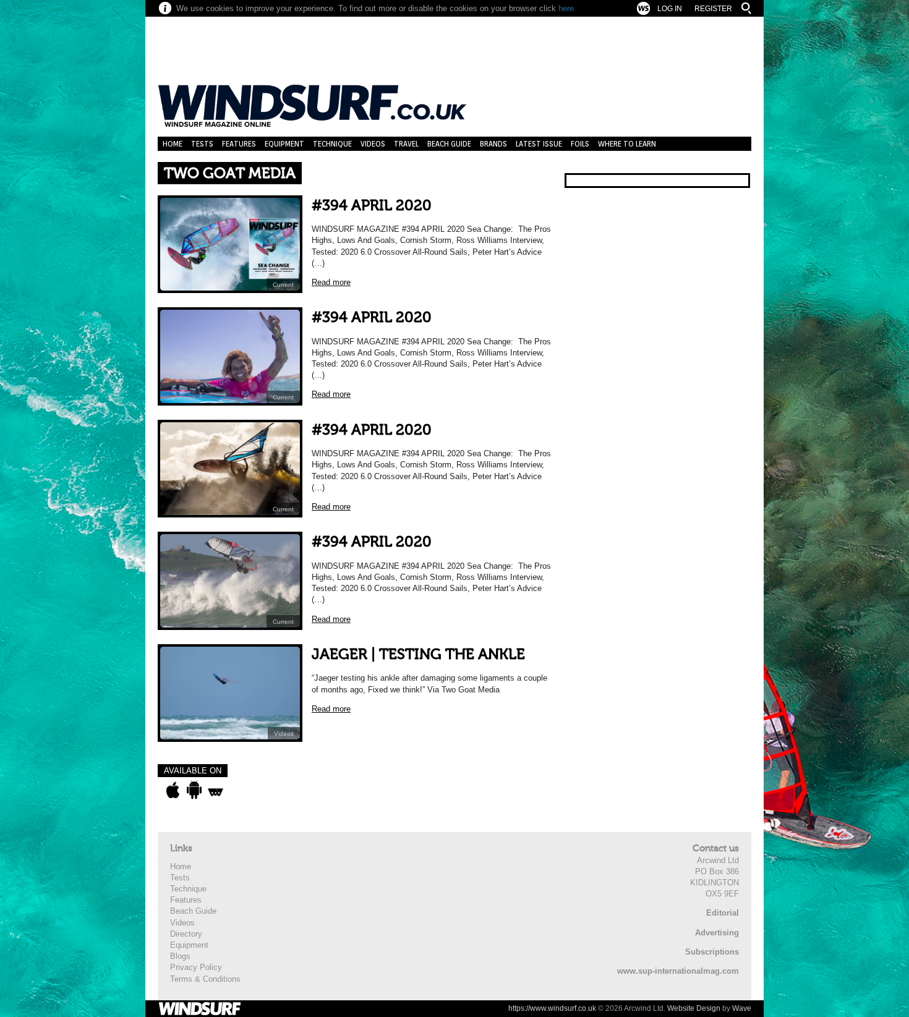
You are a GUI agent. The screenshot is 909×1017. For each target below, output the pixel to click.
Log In (669, 8)
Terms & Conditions (205, 979)
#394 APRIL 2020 (372, 205)
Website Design (693, 1008)
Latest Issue (539, 143)
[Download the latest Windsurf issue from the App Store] (173, 790)
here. (567, 8)
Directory (186, 933)
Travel (406, 143)
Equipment (284, 143)
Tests (202, 143)
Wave (741, 1008)
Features (239, 143)
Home (172, 143)
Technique (332, 143)
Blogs (180, 956)
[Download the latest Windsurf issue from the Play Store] (194, 790)
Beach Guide (449, 143)
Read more (331, 282)
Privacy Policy (196, 967)
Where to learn (627, 143)
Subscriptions (712, 951)
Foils (580, 143)
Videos (373, 143)
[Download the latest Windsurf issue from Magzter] (215, 790)
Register (713, 8)
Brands (493, 143)
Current (283, 284)
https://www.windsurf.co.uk (552, 1008)
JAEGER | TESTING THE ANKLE (418, 654)
